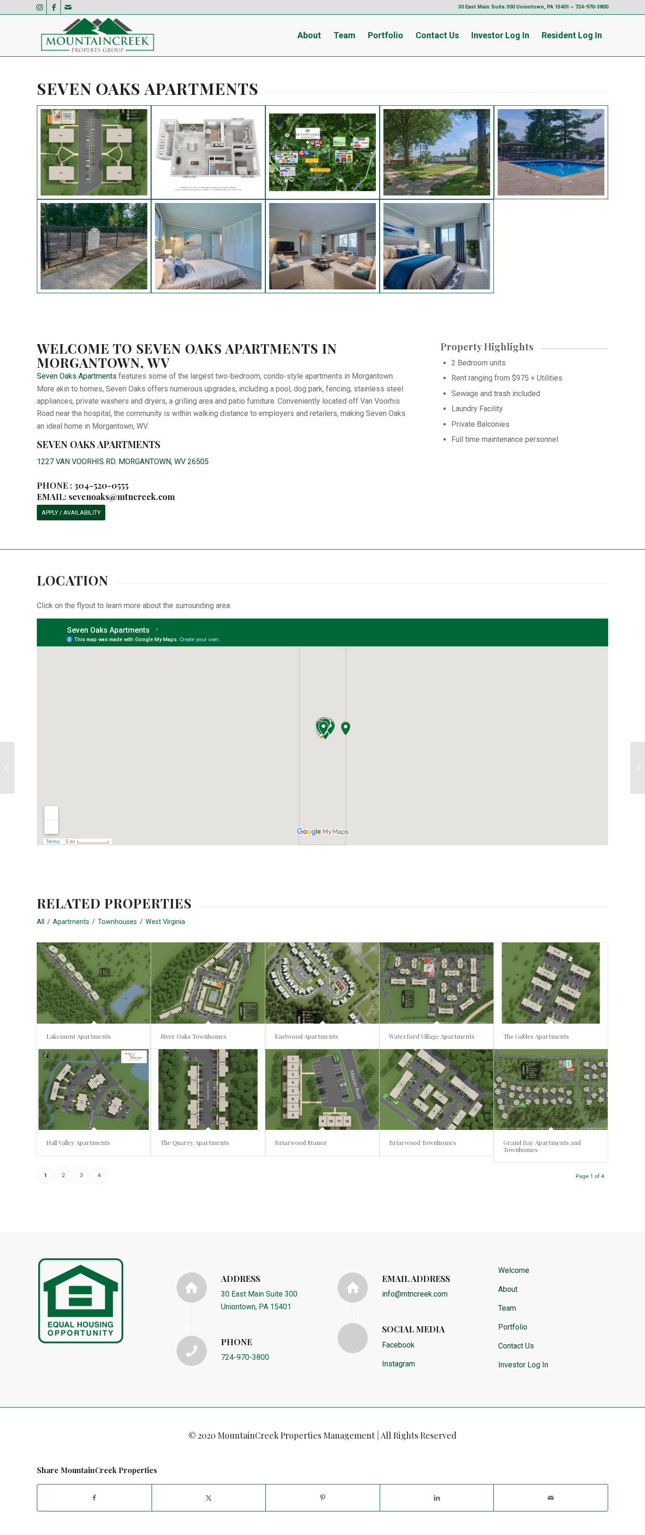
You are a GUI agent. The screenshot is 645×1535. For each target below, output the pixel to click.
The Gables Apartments (536, 1036)
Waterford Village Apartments (432, 1036)
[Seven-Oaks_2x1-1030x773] (208, 152)
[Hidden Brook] (7, 768)
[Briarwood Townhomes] (436, 1089)
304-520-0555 (101, 485)
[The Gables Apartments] (551, 982)
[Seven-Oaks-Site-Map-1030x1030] (94, 152)
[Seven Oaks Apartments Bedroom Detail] (437, 246)
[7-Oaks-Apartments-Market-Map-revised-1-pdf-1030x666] (322, 152)
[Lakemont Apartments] (94, 982)
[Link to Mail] (68, 7)
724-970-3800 (245, 1357)
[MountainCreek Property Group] (97, 35)
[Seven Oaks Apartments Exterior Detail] (437, 152)
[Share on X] (209, 1497)
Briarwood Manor (301, 1142)
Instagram (398, 1363)
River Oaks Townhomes (194, 1036)
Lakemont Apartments (78, 1036)
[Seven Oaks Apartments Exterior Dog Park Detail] (94, 246)
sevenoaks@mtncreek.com (121, 496)
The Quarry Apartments (195, 1142)
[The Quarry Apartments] (208, 1089)
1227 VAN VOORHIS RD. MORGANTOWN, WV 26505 (123, 461)
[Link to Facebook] (53, 7)
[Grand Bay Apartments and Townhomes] (551, 1089)
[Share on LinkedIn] (437, 1497)
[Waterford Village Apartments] (436, 982)
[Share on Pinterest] (323, 1497)
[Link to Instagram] (39, 7)
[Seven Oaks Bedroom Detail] (208, 246)
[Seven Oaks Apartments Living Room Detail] (322, 246)
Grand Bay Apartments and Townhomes (542, 1145)
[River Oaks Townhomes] (208, 982)
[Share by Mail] (551, 1497)
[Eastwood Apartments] (322, 982)
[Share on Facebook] (94, 1497)
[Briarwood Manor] (322, 1089)
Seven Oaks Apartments (77, 376)
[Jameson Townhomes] (637, 768)
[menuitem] (309, 35)
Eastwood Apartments (306, 1036)
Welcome (513, 1270)
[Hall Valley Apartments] (94, 1089)
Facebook (398, 1344)
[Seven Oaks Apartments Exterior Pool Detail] (551, 152)
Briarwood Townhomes (422, 1142)
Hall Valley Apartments (78, 1142)
